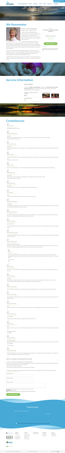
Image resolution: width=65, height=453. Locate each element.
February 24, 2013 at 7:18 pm (12, 339)
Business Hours (57, 1)
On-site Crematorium (27, 434)
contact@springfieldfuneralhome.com (12, 371)
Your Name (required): (9, 373)
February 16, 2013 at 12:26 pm (12, 145)
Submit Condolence (13, 394)
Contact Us (49, 3)
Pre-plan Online (44, 434)
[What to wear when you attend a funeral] (46, 96)
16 (45, 423)
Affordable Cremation (27, 435)
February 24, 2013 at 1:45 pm (12, 315)
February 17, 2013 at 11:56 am (12, 155)
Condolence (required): (9, 382)
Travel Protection (44, 435)
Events (40, 3)
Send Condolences (50, 43)
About (44, 3)
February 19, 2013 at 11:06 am (12, 233)
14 (41, 423)
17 (47, 423)
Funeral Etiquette (53, 434)
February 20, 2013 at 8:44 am (12, 268)
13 (39, 423)
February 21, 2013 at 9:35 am (12, 277)
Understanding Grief (35, 433)
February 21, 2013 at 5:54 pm (13, 253)
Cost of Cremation (26, 433)
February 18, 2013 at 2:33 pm (12, 202)
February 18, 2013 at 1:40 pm (12, 193)
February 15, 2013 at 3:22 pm (12, 127)
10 (33, 423)
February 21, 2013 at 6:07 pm (12, 295)
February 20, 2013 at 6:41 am (12, 242)
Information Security (54, 435)
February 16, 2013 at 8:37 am (12, 134)
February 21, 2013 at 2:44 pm (12, 287)
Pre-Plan (30, 3)
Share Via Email (50, 39)
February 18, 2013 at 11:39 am (12, 174)
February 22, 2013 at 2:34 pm (12, 304)
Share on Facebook (50, 37)
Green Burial (55, 3)
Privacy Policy (35, 451)
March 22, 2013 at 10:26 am (12, 351)
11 (35, 423)
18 (49, 423)
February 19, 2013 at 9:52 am (12, 222)
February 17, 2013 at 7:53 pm (12, 166)
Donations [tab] (45, 46)
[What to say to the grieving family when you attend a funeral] (55, 96)
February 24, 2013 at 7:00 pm (12, 325)
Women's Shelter (17, 434)
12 (37, 423)
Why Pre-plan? (44, 433)
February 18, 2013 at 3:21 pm (12, 213)
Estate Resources (53, 433)
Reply (8, 130)
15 (43, 423)
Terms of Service (30, 451)
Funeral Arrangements (22, 3)
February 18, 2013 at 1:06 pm (12, 184)
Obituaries (35, 3)
